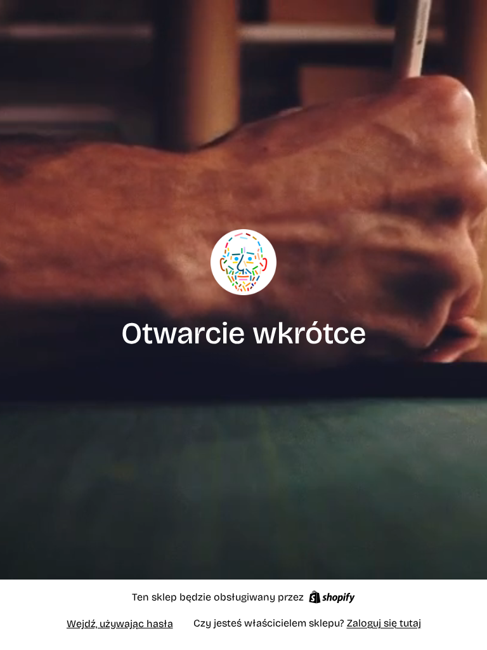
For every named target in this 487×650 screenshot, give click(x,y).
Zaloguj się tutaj (384, 623)
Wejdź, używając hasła (120, 624)
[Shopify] (332, 597)
